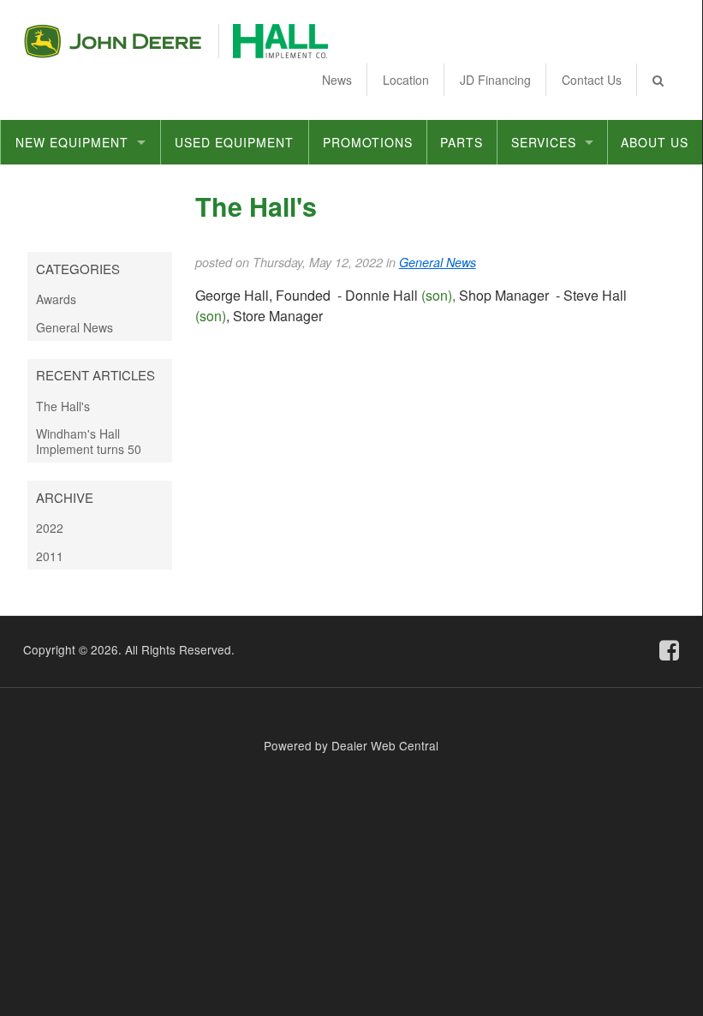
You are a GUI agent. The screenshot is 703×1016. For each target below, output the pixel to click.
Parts (461, 142)
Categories (78, 269)
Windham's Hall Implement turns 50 (88, 441)
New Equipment (71, 142)
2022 (49, 527)
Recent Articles (95, 375)
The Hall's (63, 406)
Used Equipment (234, 142)
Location (406, 79)
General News (74, 327)
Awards (56, 299)
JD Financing (495, 79)
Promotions (368, 142)
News (337, 79)
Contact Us (592, 79)
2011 (49, 556)
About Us (654, 142)
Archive (64, 497)
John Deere (112, 41)
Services (543, 142)
